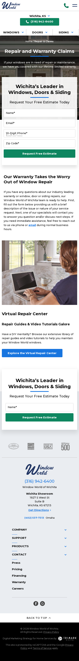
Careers (18, 588)
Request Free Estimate (39, 153)
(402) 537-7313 (34, 517)
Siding (64, 32)
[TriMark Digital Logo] (67, 638)
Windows (11, 32)
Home (29, 41)
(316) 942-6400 (42, 21)
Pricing (17, 569)
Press (16, 562)
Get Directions (38, 510)
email (32, 225)
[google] (42, 603)
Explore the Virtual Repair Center (32, 353)
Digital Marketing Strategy (17, 638)
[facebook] (35, 603)
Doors (37, 32)
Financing (19, 575)
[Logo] (11, 5)
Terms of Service (42, 648)
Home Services (45, 638)
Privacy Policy (51, 632)
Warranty (19, 582)
